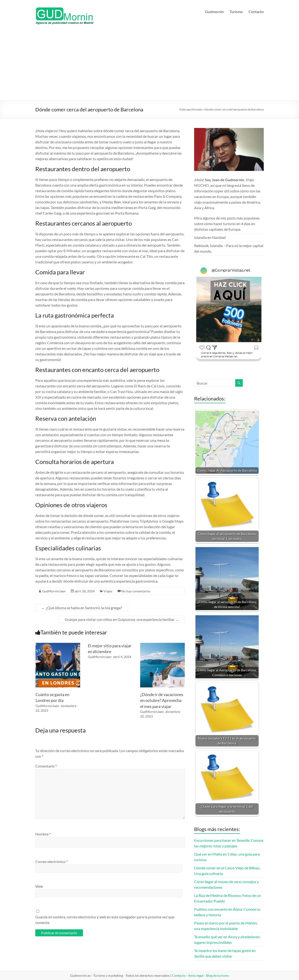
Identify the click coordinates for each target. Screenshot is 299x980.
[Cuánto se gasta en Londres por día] (58, 645)
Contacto (256, 11)
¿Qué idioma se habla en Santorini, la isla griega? (81, 607)
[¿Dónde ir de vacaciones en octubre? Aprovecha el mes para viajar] (162, 645)
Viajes (107, 591)
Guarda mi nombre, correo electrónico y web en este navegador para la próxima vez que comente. (104, 920)
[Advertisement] (149, 65)
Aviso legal (195, 975)
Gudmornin (214, 11)
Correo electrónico (51, 861)
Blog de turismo (217, 975)
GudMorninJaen (54, 591)
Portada (197, 109)
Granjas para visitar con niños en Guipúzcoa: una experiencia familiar (122, 619)
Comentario (46, 766)
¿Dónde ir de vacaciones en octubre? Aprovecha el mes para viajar (161, 700)
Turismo (236, 11)
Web (39, 886)
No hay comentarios (135, 591)
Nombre (43, 834)
